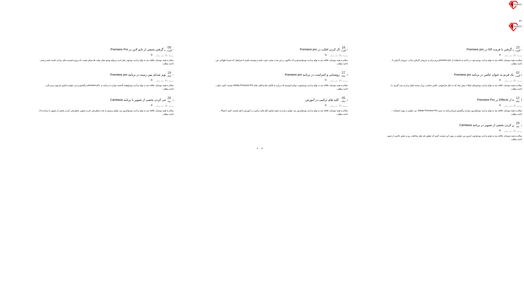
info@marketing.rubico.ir (68, 198)
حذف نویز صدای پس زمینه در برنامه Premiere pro (142, 74)
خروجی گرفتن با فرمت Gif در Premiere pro (494, 49)
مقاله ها (497, 44)
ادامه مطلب (516, 63)
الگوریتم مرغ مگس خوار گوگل (377, 193)
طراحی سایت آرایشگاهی (249, 186)
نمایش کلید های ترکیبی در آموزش (326, 99)
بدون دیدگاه (371, 197)
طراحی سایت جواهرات (249, 197)
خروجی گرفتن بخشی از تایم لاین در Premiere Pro (142, 49)
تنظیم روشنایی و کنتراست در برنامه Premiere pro (316, 74)
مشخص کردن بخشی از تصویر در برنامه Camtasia (490, 125)
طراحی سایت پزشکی (250, 181)
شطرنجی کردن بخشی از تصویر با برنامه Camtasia (142, 99)
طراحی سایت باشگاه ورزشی (247, 202)
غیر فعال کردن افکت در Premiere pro (324, 49)
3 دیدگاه (373, 186)
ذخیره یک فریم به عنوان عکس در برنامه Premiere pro (488, 74)
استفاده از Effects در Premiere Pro (499, 99)
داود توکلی (498, 35)
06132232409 (72, 187)
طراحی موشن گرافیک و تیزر (511, 44)
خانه (520, 41)
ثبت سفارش (515, 16)
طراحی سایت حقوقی (250, 191)
